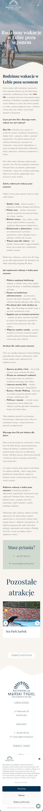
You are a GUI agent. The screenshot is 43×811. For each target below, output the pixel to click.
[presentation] (21, 613)
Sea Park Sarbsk (16, 631)
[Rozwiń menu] (38, 5)
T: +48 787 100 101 (21, 556)
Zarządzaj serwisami (21, 782)
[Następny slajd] (37, 623)
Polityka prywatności (28, 807)
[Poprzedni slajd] (5, 623)
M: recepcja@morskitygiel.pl (21, 564)
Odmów (21, 795)
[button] (39, 759)
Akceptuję (22, 789)
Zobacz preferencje (21, 802)
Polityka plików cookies (14, 807)
